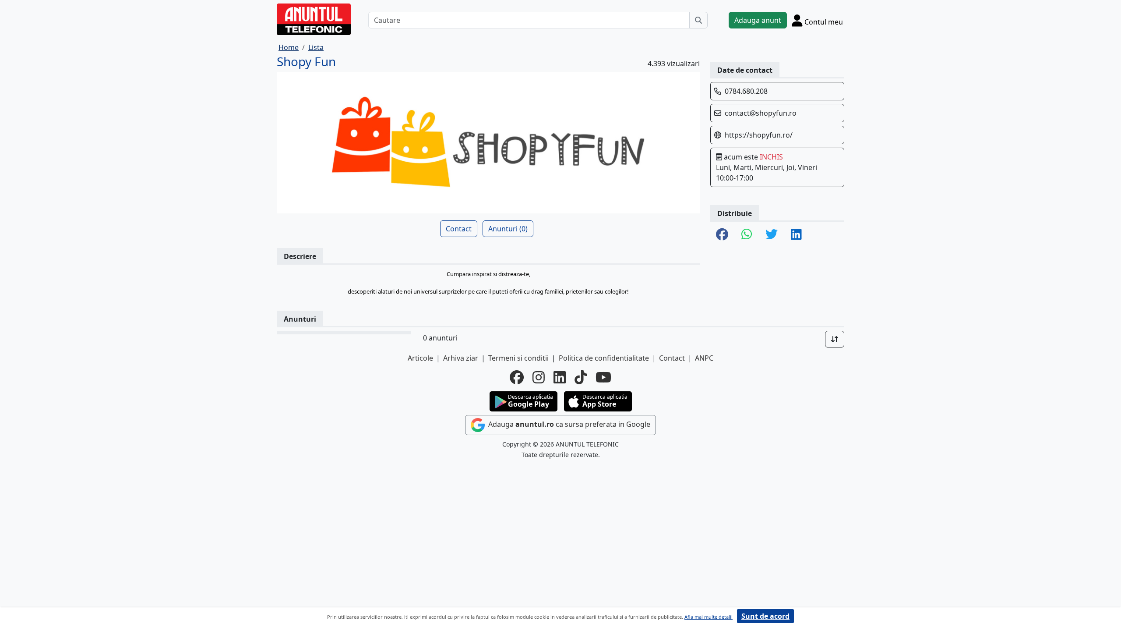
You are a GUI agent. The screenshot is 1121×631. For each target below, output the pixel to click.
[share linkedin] (796, 235)
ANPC (704, 358)
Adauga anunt (757, 20)
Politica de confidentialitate (604, 358)
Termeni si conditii (518, 358)
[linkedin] (559, 377)
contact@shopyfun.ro (761, 113)
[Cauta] (698, 20)
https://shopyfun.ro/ (759, 135)
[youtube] (603, 377)
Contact (459, 229)
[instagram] (538, 377)
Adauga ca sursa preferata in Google (568, 424)
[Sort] (834, 339)
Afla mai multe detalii (708, 616)
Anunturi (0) (508, 229)
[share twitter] (771, 235)
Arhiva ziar (460, 358)
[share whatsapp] (747, 235)
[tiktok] (581, 377)
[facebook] (517, 377)
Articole (420, 358)
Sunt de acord (765, 616)
